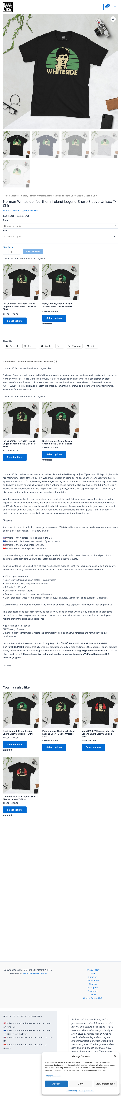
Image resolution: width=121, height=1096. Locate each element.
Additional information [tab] (30, 361)
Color (6, 220)
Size (5, 230)
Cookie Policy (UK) (92, 998)
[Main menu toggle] (115, 7)
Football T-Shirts (11, 210)
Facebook (93, 991)
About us (92, 977)
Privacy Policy (92, 970)
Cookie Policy (71, 1090)
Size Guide (8, 247)
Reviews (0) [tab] (50, 361)
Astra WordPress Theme (35, 973)
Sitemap (93, 984)
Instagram (93, 987)
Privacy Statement (86, 1090)
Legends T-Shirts (18, 196)
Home (6, 196)
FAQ (92, 973)
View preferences (105, 1083)
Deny (81, 1083)
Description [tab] (9, 361)
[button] (115, 1056)
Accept (56, 1083)
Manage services (53, 1076)
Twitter (92, 994)
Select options (14, 321)
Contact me (93, 980)
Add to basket (33, 251)
